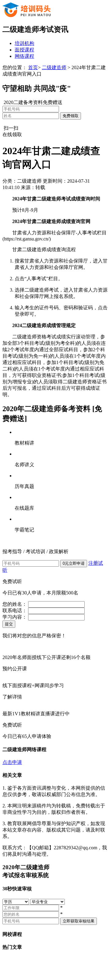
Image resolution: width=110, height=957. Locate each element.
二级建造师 (54, 67)
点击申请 (12, 762)
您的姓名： (14, 604)
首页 (33, 67)
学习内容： (14, 617)
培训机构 (24, 43)
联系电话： (14, 610)
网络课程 (24, 56)
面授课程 (24, 49)
